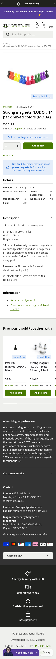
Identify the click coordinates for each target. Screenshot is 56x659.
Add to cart (38, 145)
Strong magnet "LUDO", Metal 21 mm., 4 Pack (39, 366)
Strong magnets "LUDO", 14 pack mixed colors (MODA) (27, 46)
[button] (44, 25)
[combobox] (28, 34)
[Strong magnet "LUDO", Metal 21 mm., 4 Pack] (40, 348)
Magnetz (7, 106)
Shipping (17, 128)
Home (5, 44)
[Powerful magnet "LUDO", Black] (15, 348)
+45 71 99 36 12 (42, 646)
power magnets (20, 167)
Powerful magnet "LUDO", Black (15, 366)
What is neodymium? (23, 300)
